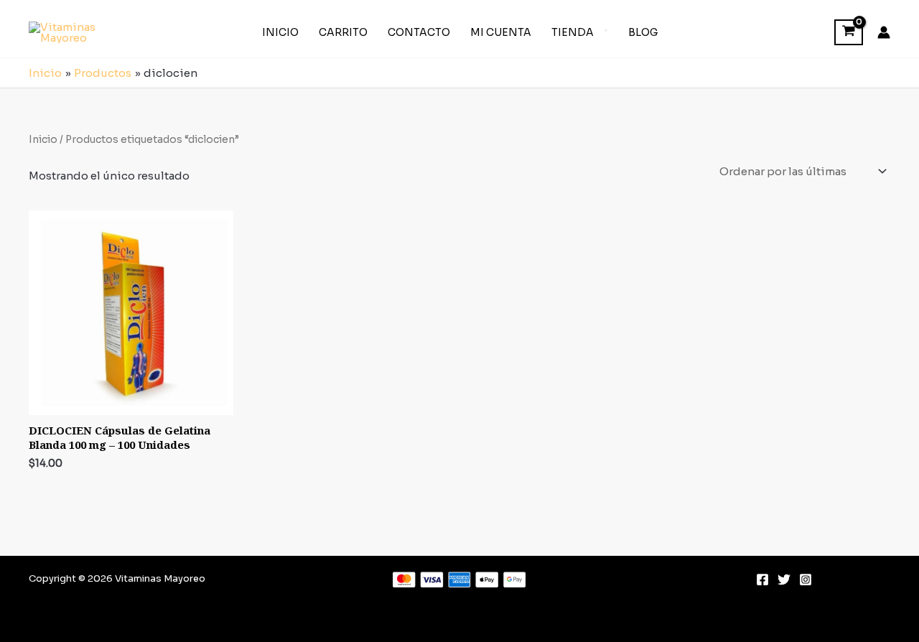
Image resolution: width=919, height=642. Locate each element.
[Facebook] (762, 579)
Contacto (419, 32)
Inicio (280, 32)
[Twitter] (784, 579)
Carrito (343, 32)
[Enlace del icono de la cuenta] (883, 32)
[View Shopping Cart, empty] (848, 32)
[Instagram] (805, 579)
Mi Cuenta (500, 32)
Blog (643, 32)
